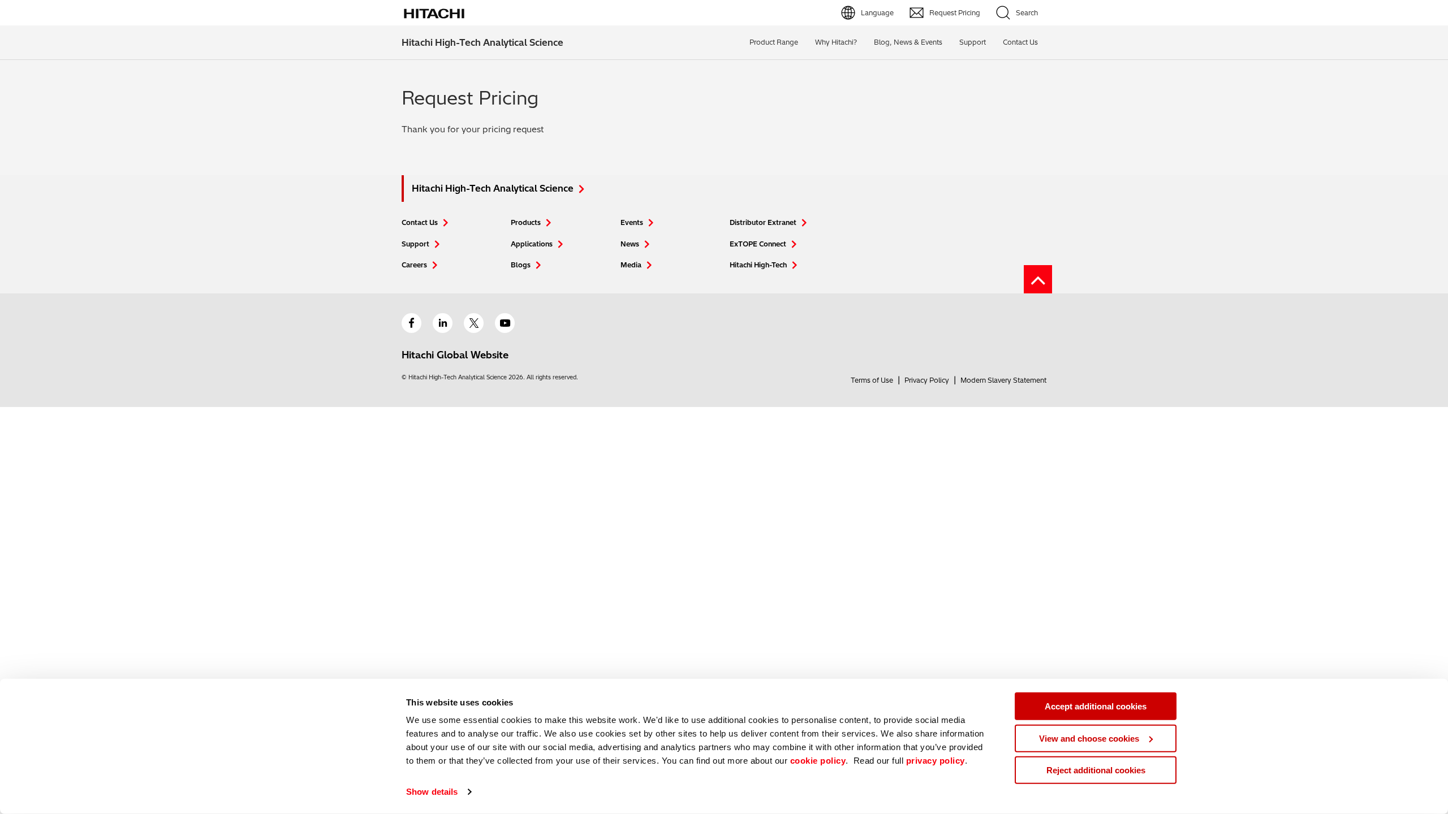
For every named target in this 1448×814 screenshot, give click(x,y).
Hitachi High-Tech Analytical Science (482, 42)
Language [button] (877, 12)
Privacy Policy (926, 380)
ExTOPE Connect (758, 244)
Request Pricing (954, 12)
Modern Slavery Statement (1003, 380)
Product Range (773, 42)
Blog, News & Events (908, 42)
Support (972, 42)
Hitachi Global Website (455, 355)
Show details (432, 791)
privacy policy (935, 760)
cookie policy (818, 760)
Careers (414, 265)
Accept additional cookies (1096, 706)
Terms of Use (872, 380)
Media (630, 265)
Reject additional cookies (1095, 770)
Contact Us (420, 222)
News (629, 244)
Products (526, 222)
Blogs (521, 265)
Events (631, 222)
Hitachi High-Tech (758, 265)
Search (1027, 12)
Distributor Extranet (763, 222)
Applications (532, 244)
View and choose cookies (1089, 738)
